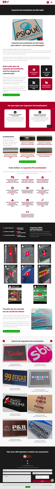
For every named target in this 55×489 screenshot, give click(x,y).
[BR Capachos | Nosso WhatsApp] (52, 480)
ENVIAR (42, 481)
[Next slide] (41, 39)
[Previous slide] (38, 39)
